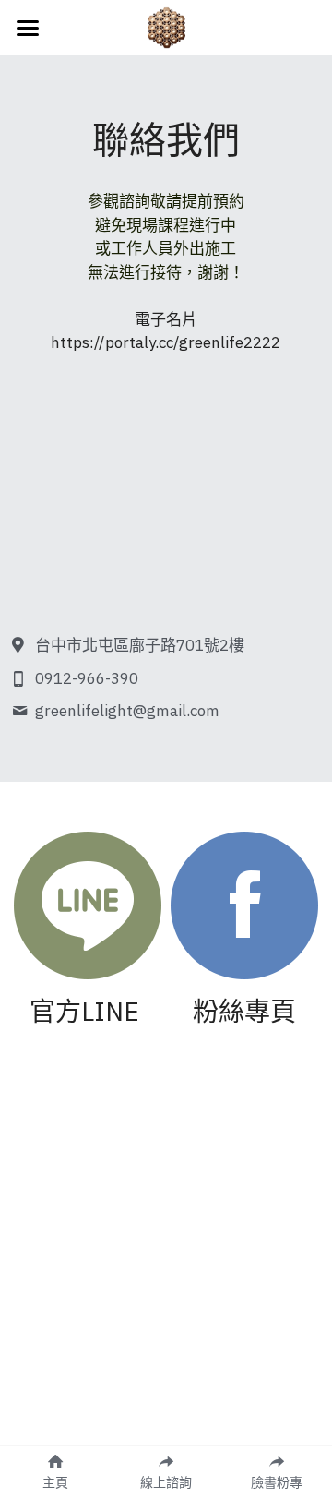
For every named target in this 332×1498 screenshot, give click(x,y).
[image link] (87, 904)
